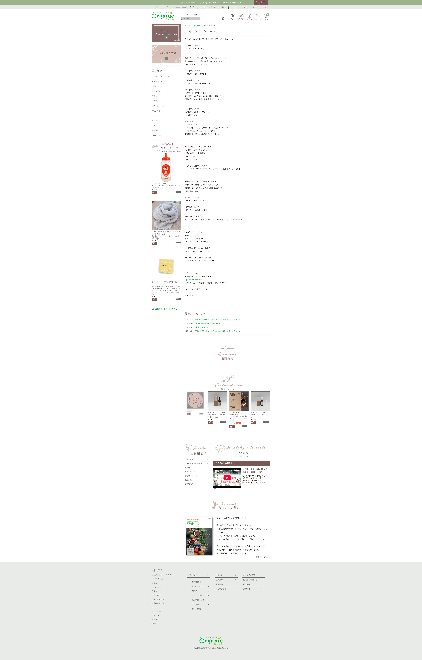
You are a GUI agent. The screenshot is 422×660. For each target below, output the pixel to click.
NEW (167, 7)
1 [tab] (214, 430)
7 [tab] (234, 430)
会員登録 (226, 580)
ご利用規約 (196, 484)
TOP (157, 7)
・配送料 (198, 591)
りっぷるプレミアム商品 (161, 76)
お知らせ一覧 (197, 26)
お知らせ (226, 575)
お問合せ (262, 2)
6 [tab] (231, 430)
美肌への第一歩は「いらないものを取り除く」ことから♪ (217, 319)
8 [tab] (237, 430)
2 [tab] (217, 430)
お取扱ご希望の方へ (253, 580)
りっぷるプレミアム (180, 7)
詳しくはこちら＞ (242, 456)
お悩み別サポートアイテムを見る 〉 (166, 309)
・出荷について (198, 595)
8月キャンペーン (201, 327)
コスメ (255, 7)
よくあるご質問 (253, 575)
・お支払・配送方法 (198, 586)
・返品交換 (198, 604)
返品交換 (196, 480)
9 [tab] (241, 430)
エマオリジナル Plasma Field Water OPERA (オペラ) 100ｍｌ (216, 414)
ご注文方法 (196, 459)
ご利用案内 (198, 575)
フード (234, 7)
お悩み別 (223, 7)
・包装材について (198, 600)
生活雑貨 (265, 7)
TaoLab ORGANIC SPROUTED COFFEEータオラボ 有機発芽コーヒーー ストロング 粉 (238, 416)
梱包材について (196, 476)
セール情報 (156, 91)
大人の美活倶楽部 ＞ (226, 463)
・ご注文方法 (198, 582)
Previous (187, 400)
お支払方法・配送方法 (196, 463)
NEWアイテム (157, 81)
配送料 (196, 468)
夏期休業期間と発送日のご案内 (207, 323)
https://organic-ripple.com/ (194, 280)
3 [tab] (221, 430)
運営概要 (253, 589)
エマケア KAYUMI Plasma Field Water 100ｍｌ (259, 414)
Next (267, 400)
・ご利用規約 (198, 609)
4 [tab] (224, 430)
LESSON (155, 135)
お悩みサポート (158, 111)
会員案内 (226, 584)
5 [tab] (227, 430)
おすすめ (202, 7)
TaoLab (192, 7)
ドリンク (244, 7)
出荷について (196, 472)
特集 (153, 96)
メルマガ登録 (226, 589)
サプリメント (213, 7)
